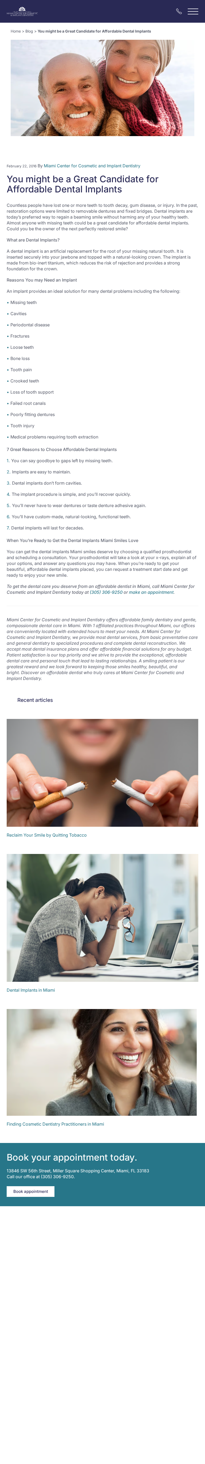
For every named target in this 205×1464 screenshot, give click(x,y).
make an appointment (151, 592)
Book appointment (30, 1191)
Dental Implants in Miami (31, 990)
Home (16, 31)
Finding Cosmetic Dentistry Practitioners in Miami (55, 1124)
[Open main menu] (193, 11)
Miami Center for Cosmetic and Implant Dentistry (92, 165)
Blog (29, 31)
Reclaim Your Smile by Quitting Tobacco (47, 835)
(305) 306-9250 (106, 592)
